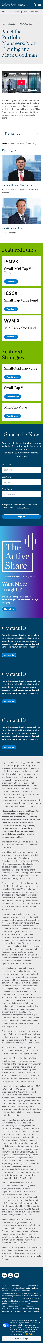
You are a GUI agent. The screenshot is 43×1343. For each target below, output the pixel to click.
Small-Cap (31, 143)
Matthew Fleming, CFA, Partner (17, 185)
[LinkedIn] (4, 1275)
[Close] (40, 1317)
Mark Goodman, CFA (12, 228)
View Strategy (13, 377)
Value (11, 143)
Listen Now (9, 609)
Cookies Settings (21, 1339)
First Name (6, 464)
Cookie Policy (28, 1334)
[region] (21, 1328)
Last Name (6, 476)
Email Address (8, 489)
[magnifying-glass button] (34, 4)
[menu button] (39, 4)
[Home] (13, 4)
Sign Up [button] (21, 516)
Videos (16, 11)
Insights (5, 11)
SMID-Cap (20, 143)
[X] (10, 1275)
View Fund (11, 281)
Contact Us (9, 655)
